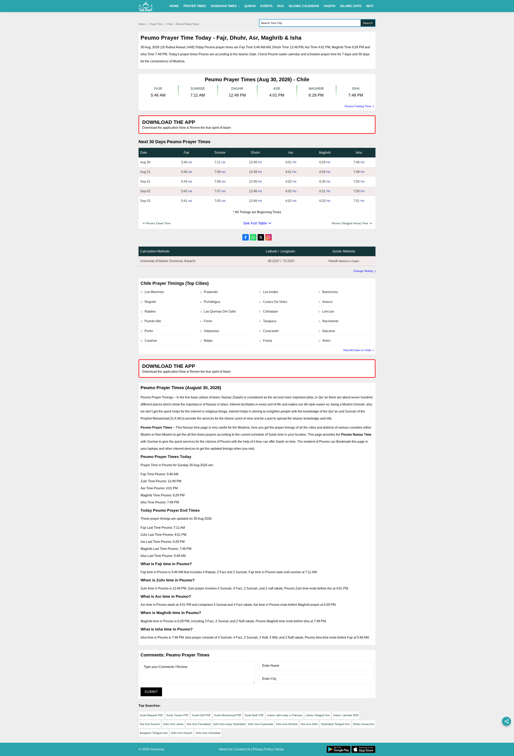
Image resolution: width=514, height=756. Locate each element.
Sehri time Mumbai (287, 724)
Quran (250, 6)
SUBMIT (151, 691)
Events (266, 6)
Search (368, 23)
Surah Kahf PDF (201, 715)
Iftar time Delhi (309, 724)
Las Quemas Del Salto (220, 311)
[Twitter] (261, 237)
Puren (149, 331)
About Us (225, 749)
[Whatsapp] (253, 237)
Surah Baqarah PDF (151, 715)
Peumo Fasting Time (358, 106)
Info (369, 6)
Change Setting (363, 271)
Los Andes (270, 292)
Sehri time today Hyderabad (229, 724)
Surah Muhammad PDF (227, 715)
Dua (280, 6)
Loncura (328, 311)
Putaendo (211, 292)
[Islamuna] (146, 6)
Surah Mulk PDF (254, 715)
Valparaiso (211, 331)
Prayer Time (156, 24)
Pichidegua (212, 301)
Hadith (329, 6)
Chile (170, 24)
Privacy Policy (263, 749)
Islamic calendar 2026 (345, 715)
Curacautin (271, 331)
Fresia (267, 340)
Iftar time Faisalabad (199, 724)
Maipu (208, 340)
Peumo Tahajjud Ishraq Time (350, 223)
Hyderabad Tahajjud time (335, 724)
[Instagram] (268, 237)
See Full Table (255, 223)
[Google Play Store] (316, 124)
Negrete (150, 301)
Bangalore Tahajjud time (154, 732)
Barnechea (330, 292)
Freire (208, 321)
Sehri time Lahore (173, 724)
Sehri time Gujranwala (260, 724)
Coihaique (270, 311)
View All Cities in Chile (357, 350)
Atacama (328, 331)
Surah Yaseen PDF (177, 715)
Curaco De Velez (275, 301)
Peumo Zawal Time (158, 223)
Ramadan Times (224, 6)
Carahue (151, 340)
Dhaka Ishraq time (363, 724)
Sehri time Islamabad (208, 732)
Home (174, 6)
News (279, 749)
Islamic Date (350, 6)
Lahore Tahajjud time (318, 715)
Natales (150, 311)
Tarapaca (269, 321)
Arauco (327, 301)
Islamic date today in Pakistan (284, 715)
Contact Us (242, 749)
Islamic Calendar (304, 6)
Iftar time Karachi (150, 724)
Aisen (326, 340)
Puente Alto (153, 321)
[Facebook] (245, 237)
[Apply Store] (354, 124)
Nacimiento (330, 321)
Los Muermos (154, 292)
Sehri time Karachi (181, 732)
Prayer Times (195, 6)
